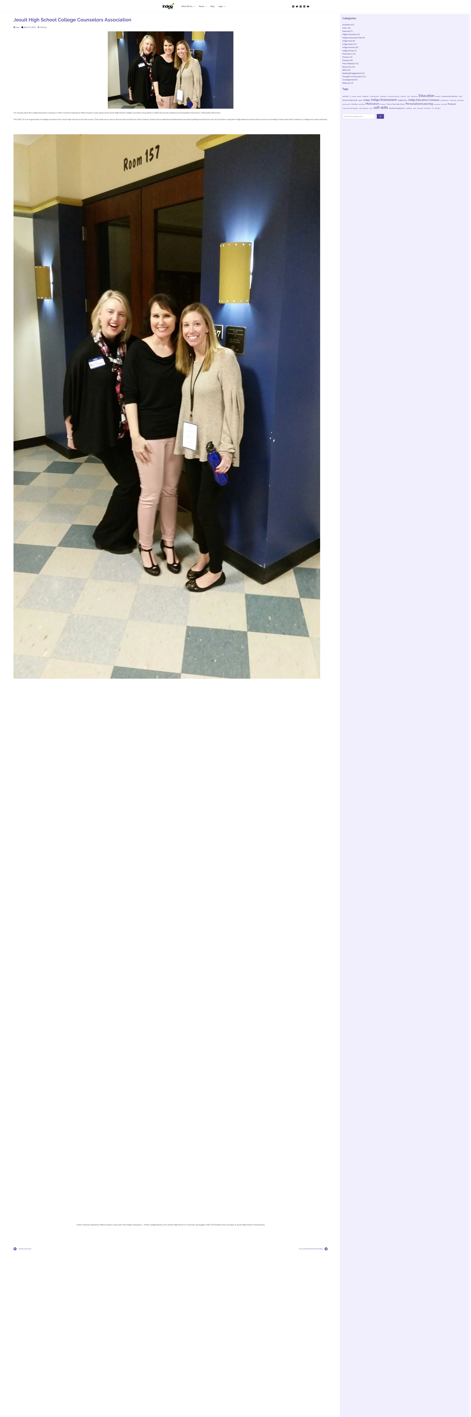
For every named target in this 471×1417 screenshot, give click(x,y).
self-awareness (363, 108)
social (371, 108)
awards (359, 96)
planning (444, 104)
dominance (414, 96)
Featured (346, 31)
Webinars (346, 83)
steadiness (409, 108)
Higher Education (349, 34)
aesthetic (345, 96)
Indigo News (347, 44)
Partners (346, 57)
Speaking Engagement (397, 108)
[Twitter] (297, 6)
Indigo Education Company (423, 99)
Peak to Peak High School (396, 104)
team (414, 108)
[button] (193, 6)
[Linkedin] (304, 6)
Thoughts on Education (352, 76)
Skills (344, 70)
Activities (346, 24)
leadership (460, 100)
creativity (403, 96)
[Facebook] (293, 6)
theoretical (427, 108)
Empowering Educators (450, 96)
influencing (453, 100)
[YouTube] (308, 6)
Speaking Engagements (352, 73)
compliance (383, 96)
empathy (438, 96)
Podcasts (346, 60)
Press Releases (348, 63)
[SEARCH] (380, 116)
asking (354, 96)
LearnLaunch (346, 104)
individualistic (444, 100)
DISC (344, 28)
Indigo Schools (348, 47)
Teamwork (420, 108)
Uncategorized (348, 79)
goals (360, 100)
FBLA (460, 96)
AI (350, 96)
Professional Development (350, 108)
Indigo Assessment (384, 99)
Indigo (366, 99)
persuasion (437, 104)
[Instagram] (301, 6)
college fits (365, 96)
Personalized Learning (419, 103)
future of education (350, 100)
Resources (346, 67)
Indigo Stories (348, 50)
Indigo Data (347, 41)
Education (426, 95)
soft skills (381, 107)
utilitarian (437, 108)
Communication (374, 96)
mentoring (361, 104)
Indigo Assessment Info (352, 37)
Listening (354, 104)
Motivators (347, 54)
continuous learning (393, 96)
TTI (433, 108)
